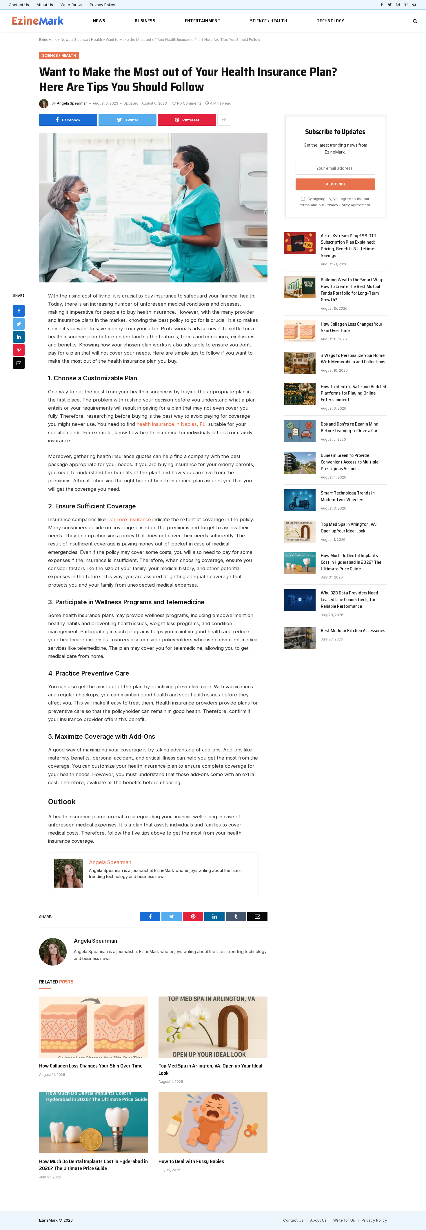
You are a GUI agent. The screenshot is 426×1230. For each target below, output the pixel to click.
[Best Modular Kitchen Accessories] (300, 638)
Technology (330, 20)
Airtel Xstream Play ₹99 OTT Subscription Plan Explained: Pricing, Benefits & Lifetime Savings (348, 246)
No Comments (189, 103)
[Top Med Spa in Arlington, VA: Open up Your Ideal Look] (213, 1027)
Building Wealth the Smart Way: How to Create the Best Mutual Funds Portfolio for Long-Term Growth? (352, 290)
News (99, 20)
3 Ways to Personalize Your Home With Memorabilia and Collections (353, 359)
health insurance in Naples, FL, (171, 424)
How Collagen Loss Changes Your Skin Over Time (91, 1065)
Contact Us (19, 4)
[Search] (414, 21)
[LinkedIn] (19, 337)
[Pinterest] (19, 350)
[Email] (19, 363)
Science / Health (268, 20)
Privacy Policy (102, 4)
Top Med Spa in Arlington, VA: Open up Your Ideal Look (210, 1069)
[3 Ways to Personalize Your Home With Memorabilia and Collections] (300, 363)
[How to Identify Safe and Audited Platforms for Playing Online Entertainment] (300, 394)
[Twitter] (19, 324)
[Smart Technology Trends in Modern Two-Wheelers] (300, 500)
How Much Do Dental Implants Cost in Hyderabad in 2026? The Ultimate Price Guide (93, 1165)
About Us (45, 4)
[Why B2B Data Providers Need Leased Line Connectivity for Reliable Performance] (300, 600)
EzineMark (48, 39)
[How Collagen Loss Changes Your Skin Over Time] (93, 1027)
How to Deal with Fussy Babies (191, 1161)
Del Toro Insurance (129, 519)
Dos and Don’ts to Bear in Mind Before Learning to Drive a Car (349, 427)
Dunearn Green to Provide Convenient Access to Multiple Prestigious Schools (349, 462)
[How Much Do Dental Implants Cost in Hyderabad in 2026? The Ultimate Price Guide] (93, 1122)
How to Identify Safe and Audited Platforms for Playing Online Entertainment (353, 394)
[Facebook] (19, 311)
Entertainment (203, 20)
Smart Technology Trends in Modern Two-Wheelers (348, 496)
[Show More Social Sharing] (223, 120)
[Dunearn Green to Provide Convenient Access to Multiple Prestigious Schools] (300, 463)
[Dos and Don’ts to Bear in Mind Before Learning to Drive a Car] (300, 431)
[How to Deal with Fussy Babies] (213, 1122)
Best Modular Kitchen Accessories (353, 630)
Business (145, 20)
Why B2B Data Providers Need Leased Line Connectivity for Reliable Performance (349, 600)
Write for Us (71, 4)
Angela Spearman (72, 103)
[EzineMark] (38, 21)
